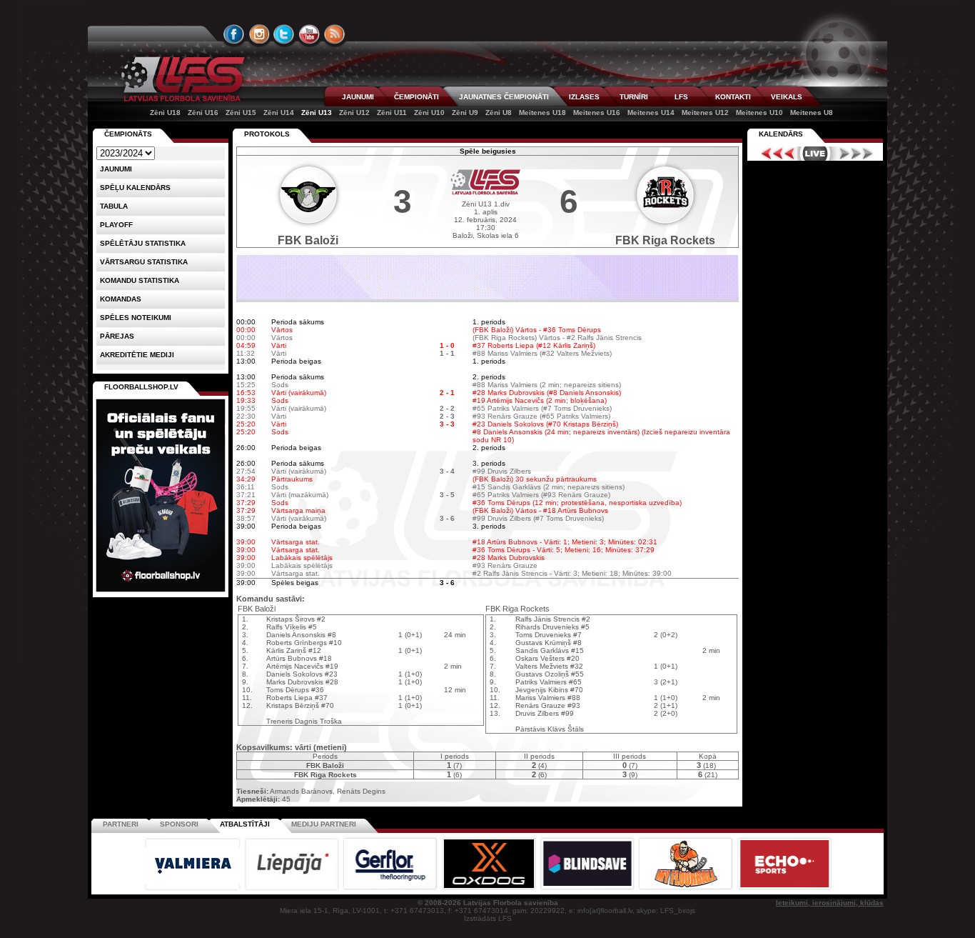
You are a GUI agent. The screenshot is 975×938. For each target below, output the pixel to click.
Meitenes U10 (759, 112)
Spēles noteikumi (135, 317)
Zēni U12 (354, 112)
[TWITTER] (284, 34)
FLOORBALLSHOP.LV (141, 387)
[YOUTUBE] (309, 34)
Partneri (120, 824)
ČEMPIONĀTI (416, 97)
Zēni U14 (278, 112)
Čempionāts (128, 134)
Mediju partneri (323, 824)
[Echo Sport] (784, 888)
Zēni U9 (465, 112)
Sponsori (179, 824)
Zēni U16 (203, 112)
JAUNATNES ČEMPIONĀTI (504, 97)
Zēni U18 (165, 112)
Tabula (114, 206)
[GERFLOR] (391, 888)
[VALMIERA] (193, 888)
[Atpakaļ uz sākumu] (180, 79)
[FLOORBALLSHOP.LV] (160, 593)
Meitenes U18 (542, 112)
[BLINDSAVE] (588, 888)
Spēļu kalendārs (135, 187)
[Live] (815, 153)
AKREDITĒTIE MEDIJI (137, 355)
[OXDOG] (489, 888)
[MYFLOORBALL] (686, 888)
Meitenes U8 (811, 112)
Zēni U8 (498, 112)
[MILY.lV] (487, 297)
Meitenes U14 (651, 112)
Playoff (116, 225)
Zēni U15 (241, 112)
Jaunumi (116, 169)
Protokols (267, 134)
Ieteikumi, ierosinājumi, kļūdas (830, 903)
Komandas (120, 299)
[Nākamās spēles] (856, 153)
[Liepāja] (292, 888)
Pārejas (117, 336)
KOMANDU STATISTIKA (139, 280)
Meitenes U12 (705, 112)
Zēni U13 (316, 112)
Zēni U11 (392, 112)
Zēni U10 (429, 112)
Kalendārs (781, 134)
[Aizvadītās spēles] (774, 153)
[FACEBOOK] (234, 34)
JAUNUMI (358, 97)
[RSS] (334, 34)
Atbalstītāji (245, 824)
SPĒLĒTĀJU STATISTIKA (143, 243)
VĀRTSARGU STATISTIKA (144, 262)
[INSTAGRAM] (259, 34)
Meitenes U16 (596, 112)
